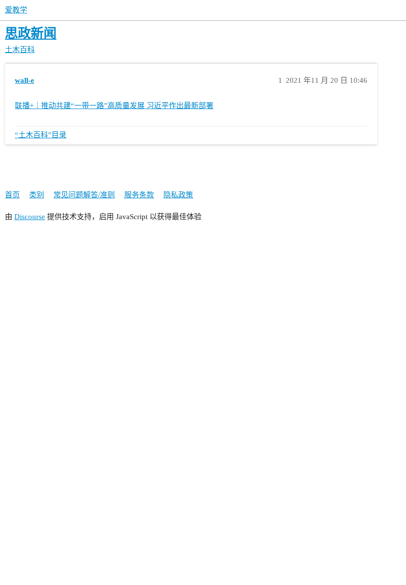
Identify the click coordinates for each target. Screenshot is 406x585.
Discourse (29, 217)
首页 (12, 195)
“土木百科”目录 (40, 135)
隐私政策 (178, 195)
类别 (36, 195)
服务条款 (139, 195)
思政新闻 (30, 33)
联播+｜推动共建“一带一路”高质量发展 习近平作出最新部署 (114, 106)
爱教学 (16, 10)
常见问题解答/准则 (84, 195)
